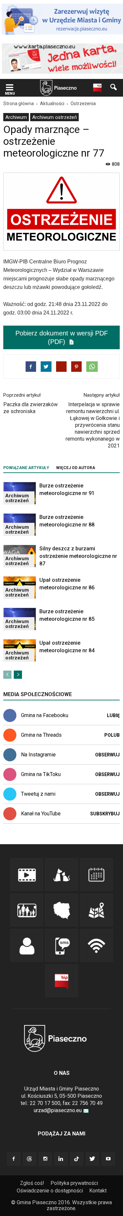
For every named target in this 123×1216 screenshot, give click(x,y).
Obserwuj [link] (107, 754)
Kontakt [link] (98, 1191)
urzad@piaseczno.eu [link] (58, 1110)
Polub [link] (112, 735)
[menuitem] (16, 117)
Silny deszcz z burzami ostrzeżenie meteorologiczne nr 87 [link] (78, 556)
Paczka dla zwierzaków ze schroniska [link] (30, 407)
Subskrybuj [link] (105, 813)
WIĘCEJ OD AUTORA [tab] (75, 468)
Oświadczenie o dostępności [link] (50, 1191)
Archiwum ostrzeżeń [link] (54, 117)
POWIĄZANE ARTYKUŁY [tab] (26, 468)
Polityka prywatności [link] (74, 1183)
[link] (9, 88)
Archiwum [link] (16, 117)
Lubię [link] (113, 715)
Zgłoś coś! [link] (32, 1183)
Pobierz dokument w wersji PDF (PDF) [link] (61, 337)
